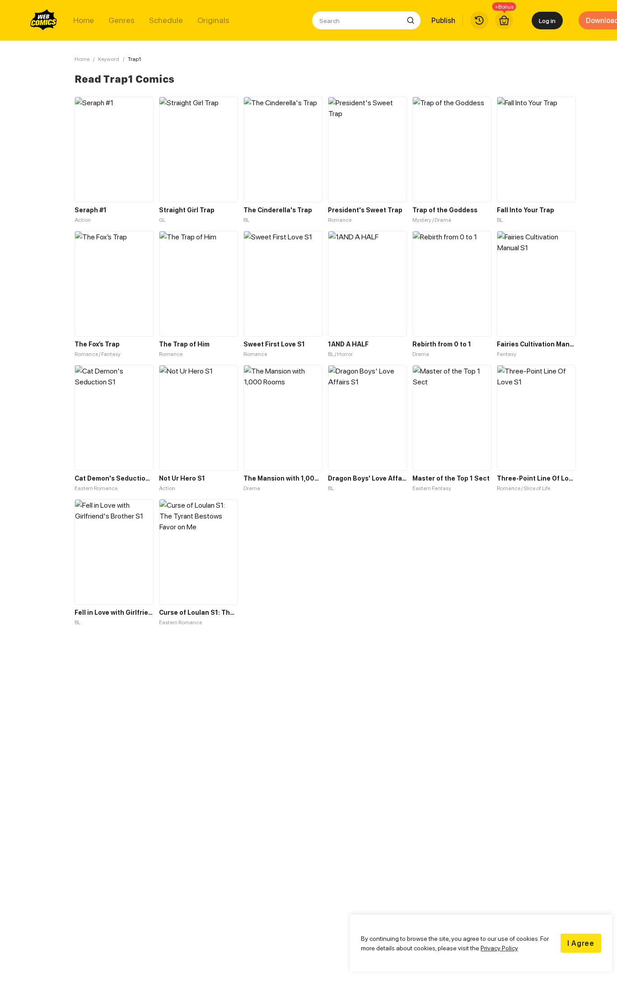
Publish (443, 20)
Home (83, 20)
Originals (213, 20)
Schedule (166, 20)
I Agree (580, 943)
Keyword (108, 59)
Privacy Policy (499, 948)
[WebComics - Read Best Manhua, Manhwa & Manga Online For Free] (44, 20)
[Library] (479, 20)
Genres (121, 20)
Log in (547, 20)
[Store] (504, 20)
